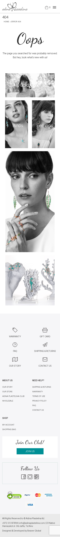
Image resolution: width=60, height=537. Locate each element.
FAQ (34, 405)
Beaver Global (34, 530)
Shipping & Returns (41, 387)
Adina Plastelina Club (13, 396)
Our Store (7, 391)
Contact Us (38, 410)
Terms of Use (38, 396)
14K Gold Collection (30, 85)
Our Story (7, 387)
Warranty (37, 391)
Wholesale (7, 400)
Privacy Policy (39, 400)
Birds (17, 125)
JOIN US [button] (30, 451)
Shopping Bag (9, 429)
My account (8, 424)
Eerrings (44, 125)
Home (6, 21)
